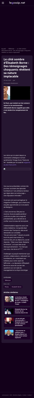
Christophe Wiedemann (11, 83)
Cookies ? (29, 395)
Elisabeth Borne (16, 287)
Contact (24, 395)
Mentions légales (17, 395)
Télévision (11, 49)
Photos (7, 287)
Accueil (3, 49)
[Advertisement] (17, 29)
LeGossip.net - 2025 (7, 395)
